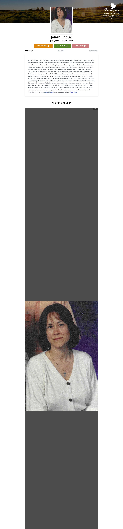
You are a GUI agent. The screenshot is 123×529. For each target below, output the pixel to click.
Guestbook (93, 51)
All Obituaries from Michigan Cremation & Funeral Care (111, 16)
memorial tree (48, 92)
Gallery (61, 51)
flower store (73, 92)
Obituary (29, 51)
